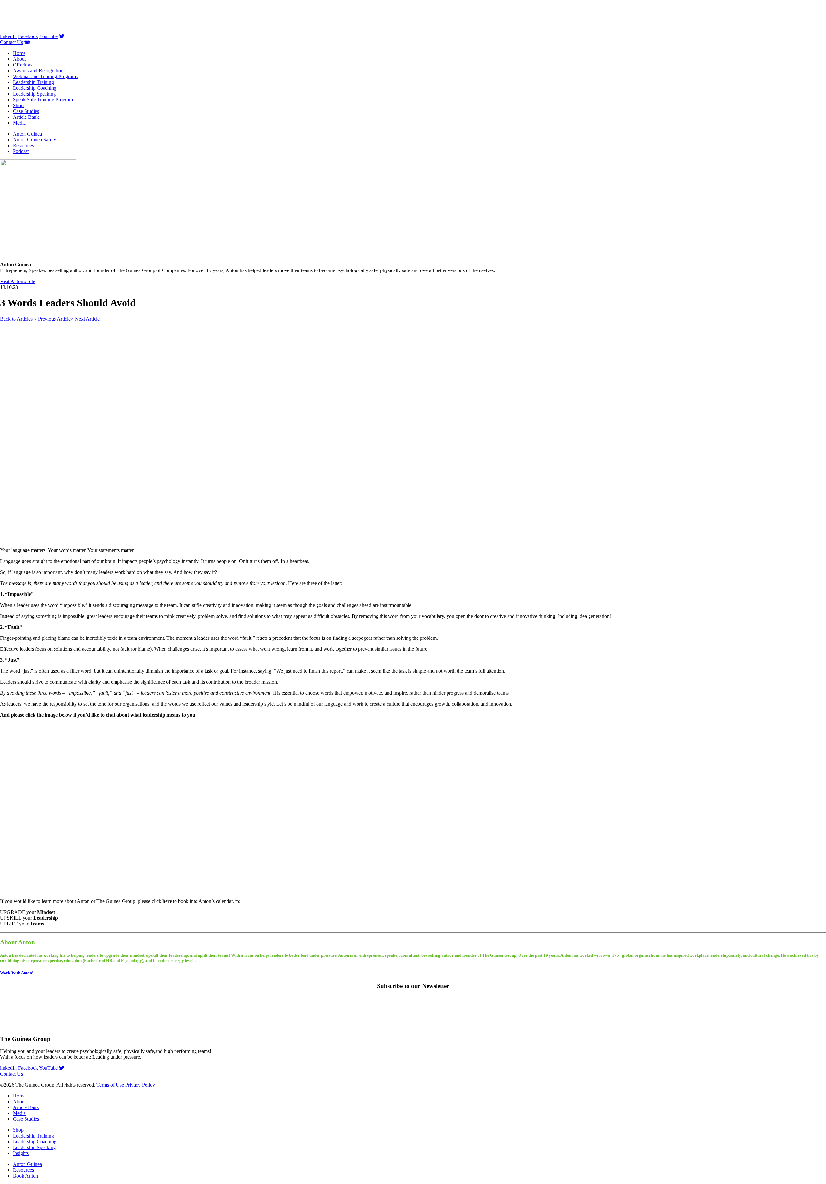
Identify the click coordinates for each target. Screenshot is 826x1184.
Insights (21, 1153)
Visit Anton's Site (17, 281)
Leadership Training (33, 82)
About (19, 59)
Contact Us (11, 42)
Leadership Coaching (34, 88)
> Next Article (85, 319)
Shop (18, 105)
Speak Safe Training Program (43, 99)
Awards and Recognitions (39, 70)
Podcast (21, 151)
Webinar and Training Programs (45, 76)
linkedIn (8, 36)
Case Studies (26, 111)
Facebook (28, 36)
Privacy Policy (140, 1084)
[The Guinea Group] (32, 30)
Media (19, 123)
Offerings (22, 64)
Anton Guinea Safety (34, 139)
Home (19, 53)
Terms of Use (110, 1084)
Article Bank (26, 117)
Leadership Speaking (34, 94)
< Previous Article (52, 319)
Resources (23, 145)
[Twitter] (61, 36)
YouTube (48, 36)
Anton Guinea (27, 134)
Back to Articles (16, 319)
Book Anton (25, 1176)
